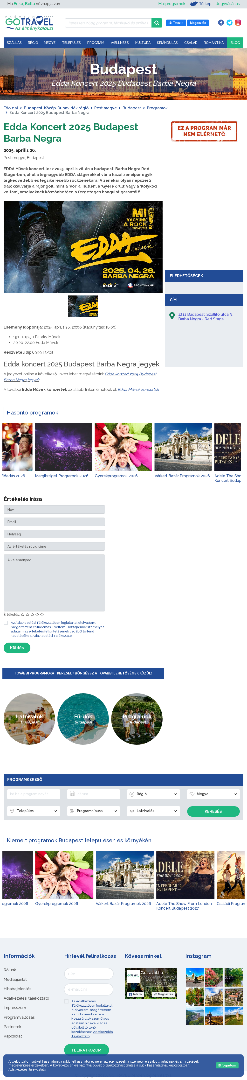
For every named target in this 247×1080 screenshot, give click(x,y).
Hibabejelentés (17, 989)
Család (191, 43)
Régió (33, 43)
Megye (49, 43)
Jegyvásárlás (228, 3)
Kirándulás (167, 43)
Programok (157, 108)
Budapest (132, 108)
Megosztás (165, 994)
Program (95, 43)
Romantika (214, 43)
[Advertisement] (204, 231)
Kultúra (143, 43)
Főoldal (11, 108)
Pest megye (105, 108)
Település (71, 43)
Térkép (205, 3)
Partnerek (12, 1026)
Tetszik (137, 994)
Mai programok (171, 3)
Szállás (14, 43)
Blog (235, 43)
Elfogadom (227, 1065)
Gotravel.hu (152, 972)
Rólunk (10, 970)
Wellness (120, 43)
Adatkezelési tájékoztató (26, 998)
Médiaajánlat (15, 979)
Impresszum (15, 1007)
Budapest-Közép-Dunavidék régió (56, 108)
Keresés (213, 811)
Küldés (17, 647)
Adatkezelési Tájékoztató (52, 636)
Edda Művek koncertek (138, 389)
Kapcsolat (13, 1036)
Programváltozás (19, 1017)
